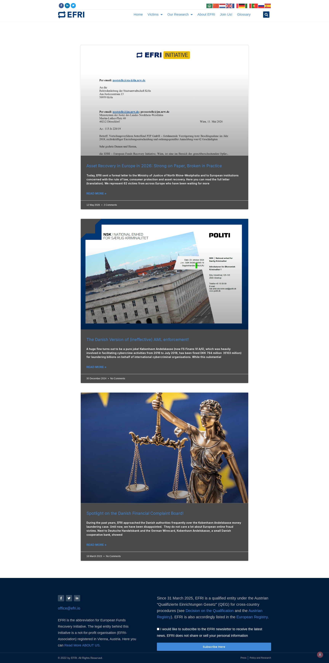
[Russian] (261, 5)
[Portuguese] (255, 5)
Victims (153, 14)
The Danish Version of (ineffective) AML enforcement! (137, 339)
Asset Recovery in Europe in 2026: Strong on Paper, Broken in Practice (154, 165)
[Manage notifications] (320, 655)
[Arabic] (209, 5)
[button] (266, 14)
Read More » (96, 193)
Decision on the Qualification (210, 611)
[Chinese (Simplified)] (216, 5)
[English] (229, 5)
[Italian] (248, 5)
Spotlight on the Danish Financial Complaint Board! (135, 513)
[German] (242, 5)
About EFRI (206, 14)
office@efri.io (69, 608)
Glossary (244, 14)
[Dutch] (222, 5)
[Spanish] (268, 5)
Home (138, 14)
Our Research (178, 14)
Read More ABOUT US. (82, 645)
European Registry (251, 617)
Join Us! (226, 14)
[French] (235, 5)
